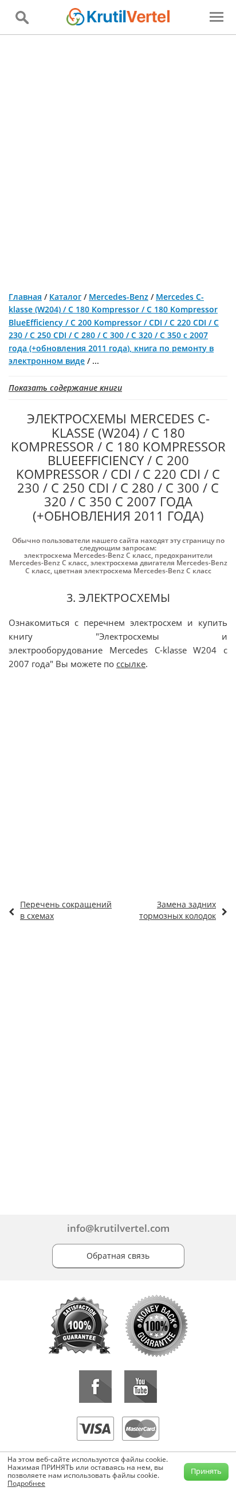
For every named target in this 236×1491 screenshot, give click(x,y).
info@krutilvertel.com (118, 1228)
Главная (25, 296)
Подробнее (26, 1483)
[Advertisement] (118, 158)
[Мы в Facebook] (95, 1386)
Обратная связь (118, 1255)
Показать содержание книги (65, 387)
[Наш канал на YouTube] (140, 1386)
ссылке (130, 663)
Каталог (65, 296)
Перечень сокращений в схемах (66, 910)
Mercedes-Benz (118, 296)
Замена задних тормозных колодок (177, 910)
